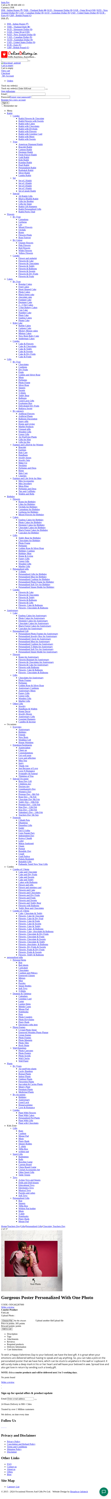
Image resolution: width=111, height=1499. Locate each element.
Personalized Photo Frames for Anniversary (38, 633)
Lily (20, 224)
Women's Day (24, 791)
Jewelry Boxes (25, 714)
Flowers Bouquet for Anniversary (33, 659)
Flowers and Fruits (27, 898)
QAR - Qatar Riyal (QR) (84, 10)
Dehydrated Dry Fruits (28, 406)
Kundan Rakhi (25, 162)
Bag (20, 962)
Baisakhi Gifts (25, 861)
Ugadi (21, 854)
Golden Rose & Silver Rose (31, 548)
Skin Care (23, 473)
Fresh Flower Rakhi (27, 154)
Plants (9, 1063)
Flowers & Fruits (26, 276)
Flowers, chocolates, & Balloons (33, 944)
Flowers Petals (25, 235)
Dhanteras (23, 822)
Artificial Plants (25, 416)
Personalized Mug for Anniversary (34, 641)
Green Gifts (23, 434)
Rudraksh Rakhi (25, 170)
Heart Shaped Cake (27, 289)
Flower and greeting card (29, 887)
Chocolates (23, 364)
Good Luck (23, 1102)
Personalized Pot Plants (29, 1118)
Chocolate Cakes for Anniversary (33, 623)
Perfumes (22, 380)
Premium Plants (25, 1089)
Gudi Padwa (24, 856)
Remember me (10, 106)
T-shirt (21, 1213)
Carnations (23, 219)
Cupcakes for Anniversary (30, 628)
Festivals (17, 817)
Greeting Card (25, 999)
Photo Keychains (26, 1019)
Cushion (22, 1133)
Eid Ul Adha (24, 830)
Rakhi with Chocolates (28, 126)
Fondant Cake (24, 299)
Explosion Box (25, 403)
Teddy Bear (23, 395)
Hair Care (22, 452)
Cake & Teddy (25, 349)
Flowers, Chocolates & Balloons (33, 608)
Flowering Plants (26, 1081)
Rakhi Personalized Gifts (29, 209)
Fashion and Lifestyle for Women (28, 444)
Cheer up (22, 750)
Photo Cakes (24, 292)
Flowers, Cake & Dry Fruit (30, 918)
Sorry (21, 763)
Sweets (21, 390)
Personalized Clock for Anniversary (34, 639)
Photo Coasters (25, 1017)
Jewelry (22, 706)
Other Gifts (18, 703)
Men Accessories (26, 481)
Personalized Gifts (21, 1198)
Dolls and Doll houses (28, 1182)
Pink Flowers (24, 245)
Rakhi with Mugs (26, 136)
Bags (20, 1131)
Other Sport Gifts (26, 1172)
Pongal (21, 848)
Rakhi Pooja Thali (26, 211)
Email (4, 94)
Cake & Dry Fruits (27, 354)
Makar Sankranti (26, 843)
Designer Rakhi (25, 152)
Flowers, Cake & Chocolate (31, 916)
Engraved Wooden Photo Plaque (33, 1032)
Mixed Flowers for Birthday (31, 514)
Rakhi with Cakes (26, 123)
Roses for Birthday (27, 501)
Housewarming (25, 1105)
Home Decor (24, 711)
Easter (21, 828)
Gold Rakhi (23, 157)
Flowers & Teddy (26, 266)
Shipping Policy (14, 1449)
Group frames (24, 1035)
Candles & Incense (27, 722)
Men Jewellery (25, 483)
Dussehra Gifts (25, 825)
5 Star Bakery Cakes (27, 307)
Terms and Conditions (17, 1446)
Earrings (22, 450)
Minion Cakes (24, 333)
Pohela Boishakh (26, 859)
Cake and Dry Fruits (27, 874)
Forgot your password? (20, 97)
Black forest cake (26, 294)
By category (18, 411)
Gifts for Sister (25, 204)
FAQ (9, 1464)
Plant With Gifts (25, 1120)
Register (11, 91)
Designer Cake (25, 302)
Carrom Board (25, 1164)
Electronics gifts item (28, 1024)
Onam (21, 846)
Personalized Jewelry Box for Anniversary (37, 636)
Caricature (23, 967)
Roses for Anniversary (28, 657)
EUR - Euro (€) (14, 45)
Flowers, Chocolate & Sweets (32, 939)
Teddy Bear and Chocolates (31, 908)
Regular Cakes (25, 284)
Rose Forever (24, 237)
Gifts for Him (24, 439)
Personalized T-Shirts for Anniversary (35, 646)
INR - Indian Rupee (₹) (12, 10)
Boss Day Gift (25, 781)
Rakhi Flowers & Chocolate (31, 118)
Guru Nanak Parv (26, 833)
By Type (17, 217)
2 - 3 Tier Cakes (25, 305)
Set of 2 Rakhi (25, 180)
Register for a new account (13, 100)
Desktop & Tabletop (22, 993)
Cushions (22, 367)
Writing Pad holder (27, 1208)
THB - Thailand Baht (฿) (35, 10)
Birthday (11, 496)
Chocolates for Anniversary (31, 677)
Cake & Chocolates (27, 346)
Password (5, 97)
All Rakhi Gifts (25, 196)
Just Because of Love (28, 768)
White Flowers (25, 250)
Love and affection (27, 758)
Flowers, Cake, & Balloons (30, 929)
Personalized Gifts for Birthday (32, 574)
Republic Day (24, 851)
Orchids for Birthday (27, 507)
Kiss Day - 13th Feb (27, 810)
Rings (21, 470)
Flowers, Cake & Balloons (30, 605)
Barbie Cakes (24, 325)
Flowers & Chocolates (28, 263)
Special (16, 193)
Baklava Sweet (25, 408)
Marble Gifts (24, 566)
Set (14, 178)
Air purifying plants (27, 1068)
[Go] (46, 89)
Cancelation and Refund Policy (21, 1444)
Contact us (12, 1466)
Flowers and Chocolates (29, 892)
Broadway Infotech (79, 1491)
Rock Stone (23, 1045)
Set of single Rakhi (27, 191)
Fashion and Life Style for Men (27, 478)
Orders (10, 81)
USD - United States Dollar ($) (85, 13)
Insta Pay (5, 2)
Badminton (23, 1157)
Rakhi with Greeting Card (30, 134)
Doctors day (24, 786)
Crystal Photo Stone (27, 1030)
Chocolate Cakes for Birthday (32, 527)
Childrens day (24, 784)
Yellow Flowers (25, 253)
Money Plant (24, 1087)
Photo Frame (24, 382)
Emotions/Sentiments (22, 745)
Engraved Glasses (26, 975)
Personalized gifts (21, 569)
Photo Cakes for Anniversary (31, 618)
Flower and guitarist (27, 258)
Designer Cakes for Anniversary (33, 621)
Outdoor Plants (25, 1079)
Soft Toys (22, 988)
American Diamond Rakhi (30, 144)
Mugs (21, 377)
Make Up (22, 463)
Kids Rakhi (23, 160)
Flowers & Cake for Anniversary (33, 665)
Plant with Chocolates (28, 1123)
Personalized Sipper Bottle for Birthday (36, 587)
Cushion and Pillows (27, 973)
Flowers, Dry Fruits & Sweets (32, 947)
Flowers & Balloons (27, 268)
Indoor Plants (24, 1076)
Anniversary (12, 610)
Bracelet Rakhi (25, 147)
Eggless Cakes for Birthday (31, 520)
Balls (20, 1159)
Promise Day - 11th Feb (29, 804)
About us (11, 1469)
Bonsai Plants (24, 1074)
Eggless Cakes (25, 318)
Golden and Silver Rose (29, 375)
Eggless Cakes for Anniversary (32, 615)
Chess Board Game (27, 1167)
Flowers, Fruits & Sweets (30, 952)
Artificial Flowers (26, 413)
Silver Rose (23, 385)
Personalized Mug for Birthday (32, 577)
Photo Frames (24, 680)
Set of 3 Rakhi (25, 183)
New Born (23, 737)
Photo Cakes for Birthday (30, 522)
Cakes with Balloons (27, 882)
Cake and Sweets (26, 877)
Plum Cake (23, 315)
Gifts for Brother (26, 201)
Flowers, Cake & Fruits (29, 921)
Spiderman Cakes (26, 338)
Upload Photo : (8, 1315)
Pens (20, 1014)
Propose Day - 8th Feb (28, 794)
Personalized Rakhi (27, 167)
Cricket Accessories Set (29, 1169)
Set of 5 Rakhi (25, 188)
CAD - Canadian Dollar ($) (31, 13)
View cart (5, 70)
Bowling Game (25, 1162)
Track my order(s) (9, 88)
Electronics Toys (26, 1188)
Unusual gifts (24, 429)
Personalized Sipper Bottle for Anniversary (38, 652)
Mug (20, 980)
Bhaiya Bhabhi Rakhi (28, 198)
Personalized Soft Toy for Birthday (34, 584)
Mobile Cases (24, 1006)
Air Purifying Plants (27, 437)
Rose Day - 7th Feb (27, 797)
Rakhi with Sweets (27, 139)
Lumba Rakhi (24, 175)
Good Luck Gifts (26, 400)
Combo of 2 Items (21, 869)
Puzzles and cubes (26, 1193)
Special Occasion (20, 778)
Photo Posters (24, 1053)
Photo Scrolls (24, 1056)
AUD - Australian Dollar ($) (57, 13)
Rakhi (9, 113)
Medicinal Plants (26, 1092)
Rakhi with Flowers (27, 131)
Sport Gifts (18, 1154)
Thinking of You (26, 776)
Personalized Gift (20, 631)
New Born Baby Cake (28, 336)
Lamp (21, 1001)
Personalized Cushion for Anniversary (35, 644)
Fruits (21, 372)
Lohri (21, 841)
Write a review (7, 1307)
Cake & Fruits (24, 356)
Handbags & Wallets (27, 709)
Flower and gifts (25, 885)
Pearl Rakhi (23, 165)
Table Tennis (24, 1175)
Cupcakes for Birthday (28, 533)
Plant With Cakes (26, 1115)
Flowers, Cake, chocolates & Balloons (35, 931)
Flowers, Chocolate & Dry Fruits (33, 934)
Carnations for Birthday (29, 509)
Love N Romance (26, 771)
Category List (13, 1486)
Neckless (22, 465)
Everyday (17, 727)
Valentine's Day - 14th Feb (30, 812)
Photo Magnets (25, 1040)
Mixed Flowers (25, 227)
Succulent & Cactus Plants (30, 1084)
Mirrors (21, 978)
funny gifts (23, 421)
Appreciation (24, 747)
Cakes (10, 279)
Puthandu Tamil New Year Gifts (33, 864)
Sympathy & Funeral (28, 773)
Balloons (22, 398)
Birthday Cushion (26, 551)
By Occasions (19, 1094)
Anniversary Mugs (27, 690)
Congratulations (25, 753)
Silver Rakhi (24, 173)
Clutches (22, 476)
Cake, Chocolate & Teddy (30, 913)
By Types (17, 1066)
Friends (21, 734)
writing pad (23, 1151)
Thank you (23, 766)
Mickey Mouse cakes (28, 331)
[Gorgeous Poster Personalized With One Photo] (31, 1290)
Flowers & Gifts (25, 602)
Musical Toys (24, 1190)
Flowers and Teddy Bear (29, 903)
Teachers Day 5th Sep (28, 815)
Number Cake (24, 312)
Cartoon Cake (24, 328)
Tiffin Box (23, 1149)
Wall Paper (23, 1061)
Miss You (22, 760)
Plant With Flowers (27, 1112)
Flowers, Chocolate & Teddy (31, 942)
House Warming (25, 742)
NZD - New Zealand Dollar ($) (21, 34)
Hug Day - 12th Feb (27, 807)
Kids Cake (17, 323)
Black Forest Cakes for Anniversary (34, 626)
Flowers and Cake (26, 890)
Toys (15, 1177)
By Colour (17, 240)
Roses (21, 232)
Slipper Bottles (25, 1144)
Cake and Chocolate (27, 872)
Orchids (22, 230)
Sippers (21, 388)
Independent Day (26, 835)
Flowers (10, 214)
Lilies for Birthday (26, 504)
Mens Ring (23, 486)
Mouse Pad (23, 1009)
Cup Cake (23, 310)
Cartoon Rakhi (25, 149)
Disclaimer (12, 1452)
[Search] (29, 60)
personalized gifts (15, 957)
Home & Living (25, 556)
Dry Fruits (23, 369)
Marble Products (26, 426)
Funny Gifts (23, 558)
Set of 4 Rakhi (25, 186)
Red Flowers (24, 248)
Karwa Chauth (25, 838)
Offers (10, 1472)
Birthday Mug (24, 553)
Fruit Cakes (23, 287)
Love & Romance (26, 1107)
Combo (16, 116)
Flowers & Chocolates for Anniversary (36, 662)
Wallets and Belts (26, 494)
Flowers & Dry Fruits (28, 274)
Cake (15, 613)
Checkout (5, 73)
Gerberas (22, 222)
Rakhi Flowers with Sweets (31, 121)
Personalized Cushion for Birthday (34, 579)
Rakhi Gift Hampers (27, 206)
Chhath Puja (24, 820)
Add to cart (7, 1329)
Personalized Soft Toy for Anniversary (35, 649)
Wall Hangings (19, 1048)
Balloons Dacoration (27, 419)
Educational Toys (26, 1185)
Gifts (9, 359)
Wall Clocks (24, 1058)
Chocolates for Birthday (29, 540)
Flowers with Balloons (28, 667)
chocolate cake (25, 297)
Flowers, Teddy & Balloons (31, 955)
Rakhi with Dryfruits (27, 129)
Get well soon (24, 755)
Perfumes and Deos (27, 468)
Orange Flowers (25, 243)
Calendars (23, 996)
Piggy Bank (23, 1022)
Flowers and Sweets (27, 900)
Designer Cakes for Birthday (31, 525)
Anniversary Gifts (26, 716)
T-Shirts (22, 393)
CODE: (4, 1304)
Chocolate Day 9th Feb (29, 799)
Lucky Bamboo (25, 1071)
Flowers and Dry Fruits (29, 895)
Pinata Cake (23, 320)
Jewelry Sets (24, 460)
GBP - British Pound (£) (20, 15)
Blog (9, 1474)
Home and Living (26, 424)
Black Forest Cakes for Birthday (33, 530)
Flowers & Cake (26, 261)
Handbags (23, 455)
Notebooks (23, 1012)
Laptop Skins (24, 1004)
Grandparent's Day (27, 789)
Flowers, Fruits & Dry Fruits (31, 949)
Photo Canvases (25, 1050)
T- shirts (22, 1146)
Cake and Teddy (26, 879)
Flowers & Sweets (26, 271)
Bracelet (22, 447)
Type (15, 142)
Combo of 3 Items (21, 911)
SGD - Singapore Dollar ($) (60, 10)
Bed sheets (23, 965)
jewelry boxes (24, 457)
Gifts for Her (24, 442)
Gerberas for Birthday (28, 512)
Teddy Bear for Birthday (29, 538)
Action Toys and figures (29, 1180)
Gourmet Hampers (26, 719)
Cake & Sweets (25, 351)
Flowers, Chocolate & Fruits (31, 936)
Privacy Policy (13, 1441)
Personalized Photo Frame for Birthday (36, 582)
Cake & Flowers (26, 343)
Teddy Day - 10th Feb (28, 802)
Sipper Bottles (24, 986)
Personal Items (19, 960)
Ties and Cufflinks (26, 491)
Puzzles (21, 983)
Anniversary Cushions (28, 688)
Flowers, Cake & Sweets (29, 923)
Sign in (4, 91)
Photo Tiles (23, 1043)
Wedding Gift (24, 740)
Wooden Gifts (24, 432)
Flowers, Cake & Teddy (29, 926)
